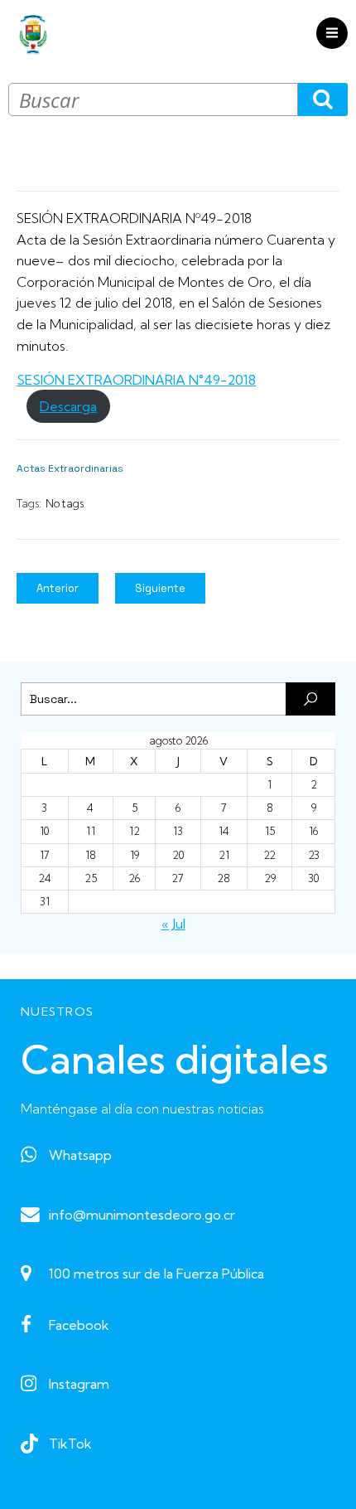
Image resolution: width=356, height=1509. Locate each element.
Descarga (68, 406)
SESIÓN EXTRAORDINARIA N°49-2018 (136, 379)
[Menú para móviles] (332, 33)
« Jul (173, 923)
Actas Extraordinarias (70, 468)
